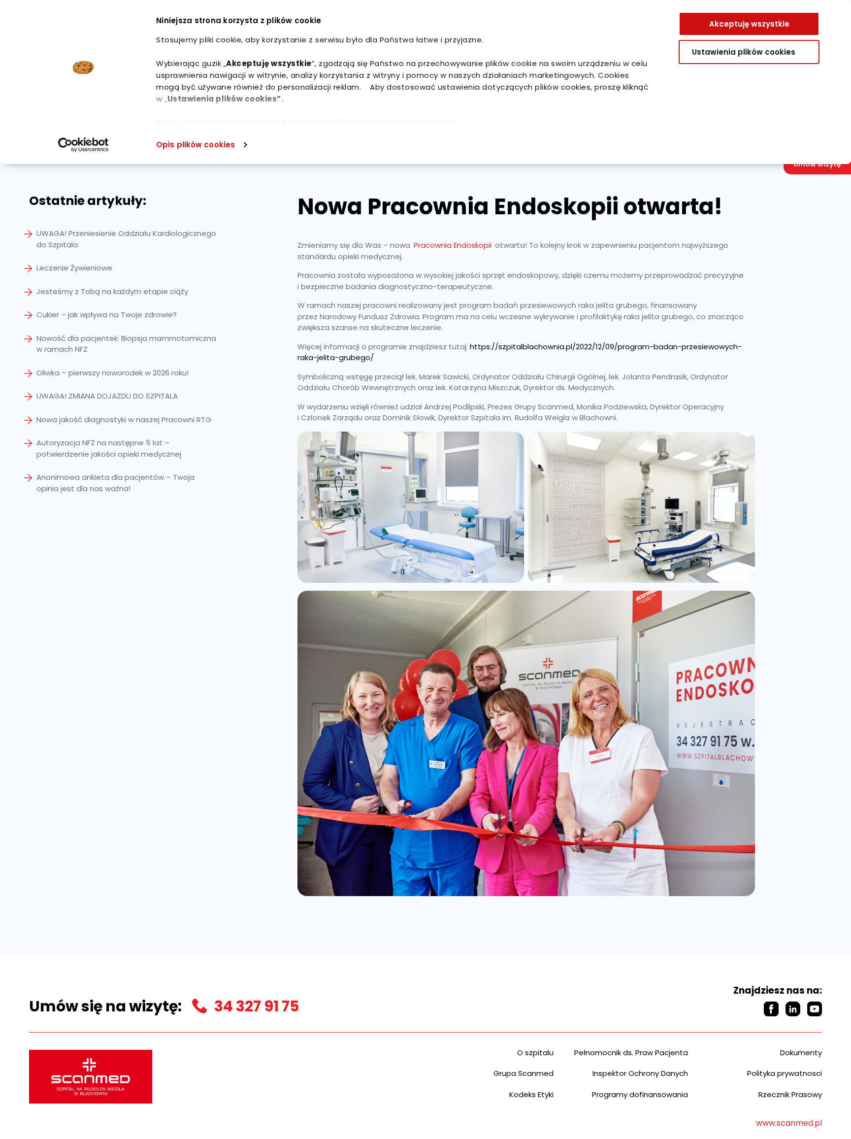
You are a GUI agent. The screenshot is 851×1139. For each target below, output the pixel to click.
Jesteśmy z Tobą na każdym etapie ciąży (112, 291)
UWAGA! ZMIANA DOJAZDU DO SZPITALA (107, 396)
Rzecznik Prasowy (790, 1094)
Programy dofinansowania (640, 1094)
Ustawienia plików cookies (743, 52)
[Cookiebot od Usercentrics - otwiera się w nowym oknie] (83, 144)
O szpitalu (535, 1052)
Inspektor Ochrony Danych (640, 1073)
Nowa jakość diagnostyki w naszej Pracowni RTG (123, 419)
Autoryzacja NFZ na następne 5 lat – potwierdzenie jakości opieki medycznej (108, 448)
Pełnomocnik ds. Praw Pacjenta (631, 1052)
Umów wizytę (817, 164)
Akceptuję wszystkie (749, 24)
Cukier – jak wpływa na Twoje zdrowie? (106, 314)
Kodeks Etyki (531, 1094)
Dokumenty (801, 1052)
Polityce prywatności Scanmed (392, 122)
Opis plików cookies (195, 144)
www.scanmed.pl (789, 1123)
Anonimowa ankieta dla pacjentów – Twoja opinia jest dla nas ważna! (115, 483)
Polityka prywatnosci (784, 1073)
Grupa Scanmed (523, 1073)
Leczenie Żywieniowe (74, 268)
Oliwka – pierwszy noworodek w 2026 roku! (112, 373)
